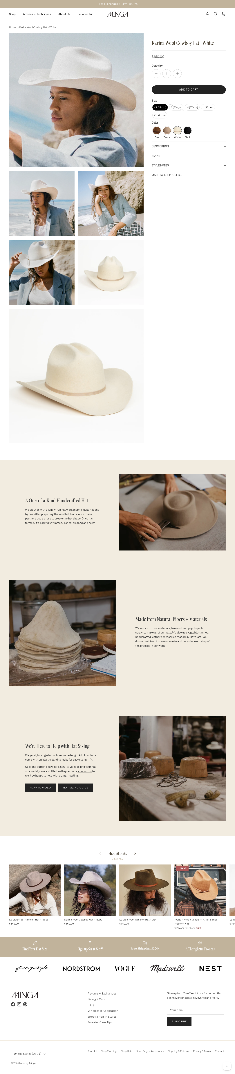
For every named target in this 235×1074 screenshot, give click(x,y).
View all (117, 859)
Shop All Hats (118, 853)
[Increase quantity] (177, 73)
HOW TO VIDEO (40, 787)
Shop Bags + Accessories (150, 1051)
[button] (160, 107)
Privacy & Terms (202, 1051)
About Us (64, 14)
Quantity (157, 66)
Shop (12, 14)
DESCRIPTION (160, 146)
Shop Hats (126, 1051)
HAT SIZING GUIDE (75, 787)
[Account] (207, 14)
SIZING (156, 156)
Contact (219, 1051)
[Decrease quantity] (156, 73)
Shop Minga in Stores (102, 1016)
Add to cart (188, 89)
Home (12, 27)
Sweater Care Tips (100, 1022)
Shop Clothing (109, 1051)
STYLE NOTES (160, 165)
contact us (85, 771)
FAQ (91, 1005)
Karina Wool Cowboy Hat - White (37, 27)
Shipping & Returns (178, 1051)
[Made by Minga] (117, 14)
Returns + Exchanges (102, 993)
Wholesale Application (103, 1010)
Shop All (92, 1051)
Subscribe (179, 1021)
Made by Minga (27, 1063)
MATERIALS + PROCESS (167, 175)
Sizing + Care (96, 999)
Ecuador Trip (85, 14)
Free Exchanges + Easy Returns (118, 4)
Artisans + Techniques (37, 14)
